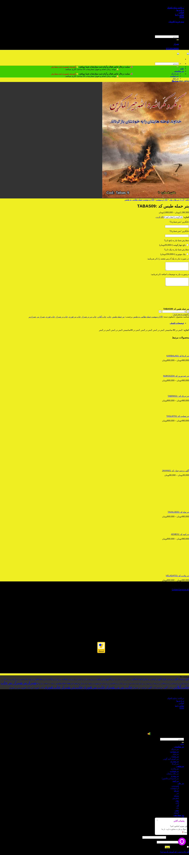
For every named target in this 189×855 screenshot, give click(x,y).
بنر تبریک (175, 73)
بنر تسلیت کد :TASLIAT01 (177, 416)
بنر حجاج (175, 756)
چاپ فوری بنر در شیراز (19, 687)
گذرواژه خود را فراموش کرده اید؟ (174, 852)
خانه (182, 69)
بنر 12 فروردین (127, 679)
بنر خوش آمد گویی (171, 759)
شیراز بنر (41, 317)
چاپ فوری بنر (37, 687)
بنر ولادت (175, 769)
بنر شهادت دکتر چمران (87, 683)
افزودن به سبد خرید (181, 314)
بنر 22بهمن (109, 679)
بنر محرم (175, 776)
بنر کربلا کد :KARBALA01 (177, 356)
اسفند (176, 813)
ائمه (140, 679)
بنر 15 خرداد (118, 679)
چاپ (109, 317)
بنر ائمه (100, 679)
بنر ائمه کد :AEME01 (180, 534)
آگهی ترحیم (184, 679)
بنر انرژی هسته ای (90, 679)
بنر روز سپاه (157, 683)
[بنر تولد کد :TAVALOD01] (173, 507)
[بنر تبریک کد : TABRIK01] (173, 391)
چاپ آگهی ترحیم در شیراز (145, 687)
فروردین (175, 786)
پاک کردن (160, 217)
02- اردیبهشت (162, 200)
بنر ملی (181, 783)
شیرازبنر (32, 317)
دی (177, 808)
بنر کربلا (40, 683)
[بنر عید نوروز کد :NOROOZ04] (173, 371)
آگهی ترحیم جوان (170, 679)
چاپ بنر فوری (75, 317)
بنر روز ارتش (15, 679)
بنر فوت (77, 683)
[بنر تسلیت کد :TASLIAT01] (173, 412)
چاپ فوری (50, 317)
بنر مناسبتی (179, 71)
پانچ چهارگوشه (172, 245)
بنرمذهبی (180, 766)
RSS (181, 17)
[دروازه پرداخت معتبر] (101, 652)
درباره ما (180, 10)
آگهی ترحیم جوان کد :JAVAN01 (175, 471)
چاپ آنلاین (101, 317)
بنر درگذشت (51, 679)
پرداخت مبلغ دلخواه (175, 8)
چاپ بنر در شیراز (89, 317)
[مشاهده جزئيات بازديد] (148, 734)
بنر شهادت (174, 771)
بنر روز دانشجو (175, 683)
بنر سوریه (97, 683)
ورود (167, 847)
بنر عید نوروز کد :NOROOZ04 (176, 376)
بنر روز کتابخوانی (114, 683)
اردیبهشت (174, 788)
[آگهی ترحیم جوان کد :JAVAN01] (173, 466)
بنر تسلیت (174, 76)
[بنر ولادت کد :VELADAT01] (173, 571)
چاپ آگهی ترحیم (164, 687)
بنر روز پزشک (124, 683)
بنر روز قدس (149, 683)
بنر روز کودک (105, 683)
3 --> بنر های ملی (176, 200)
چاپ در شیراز (62, 317)
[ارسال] (178, 39)
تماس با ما (179, 15)
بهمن (177, 810)
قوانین (181, 12)
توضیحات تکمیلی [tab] (177, 323)
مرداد (176, 795)
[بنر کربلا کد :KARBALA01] (173, 351)
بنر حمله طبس (118, 317)
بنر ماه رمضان (172, 773)
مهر (177, 800)
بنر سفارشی (178, 815)
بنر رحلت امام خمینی (27, 679)
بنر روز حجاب (7, 679)
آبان (177, 803)
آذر (177, 805)
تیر (177, 793)
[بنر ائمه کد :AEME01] (173, 530)
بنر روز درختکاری (166, 683)
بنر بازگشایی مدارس (78, 679)
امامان (135, 679)
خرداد (176, 791)
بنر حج (59, 679)
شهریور (175, 798)
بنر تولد (176, 78)
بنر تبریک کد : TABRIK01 (178, 396)
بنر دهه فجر (40, 679)
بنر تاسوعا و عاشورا (170, 778)
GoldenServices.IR (180, 590)
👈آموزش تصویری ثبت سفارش (65, 67)
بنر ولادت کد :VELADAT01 (177, 576)
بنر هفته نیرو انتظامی (49, 683)
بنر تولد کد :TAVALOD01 (178, 512)
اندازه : (186, 217)
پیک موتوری (173, 254)
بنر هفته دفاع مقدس (64, 683)
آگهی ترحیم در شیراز (152, 679)
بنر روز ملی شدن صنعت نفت (136, 683)
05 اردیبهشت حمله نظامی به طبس (139, 200)
